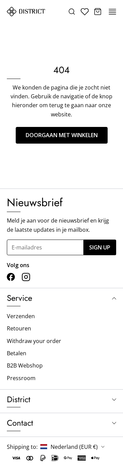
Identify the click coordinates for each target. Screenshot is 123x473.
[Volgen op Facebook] (11, 277)
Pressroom (21, 378)
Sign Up (99, 247)
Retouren (19, 328)
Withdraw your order (34, 341)
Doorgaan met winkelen (62, 135)
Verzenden (21, 316)
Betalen (16, 353)
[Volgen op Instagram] (26, 277)
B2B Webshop (25, 365)
